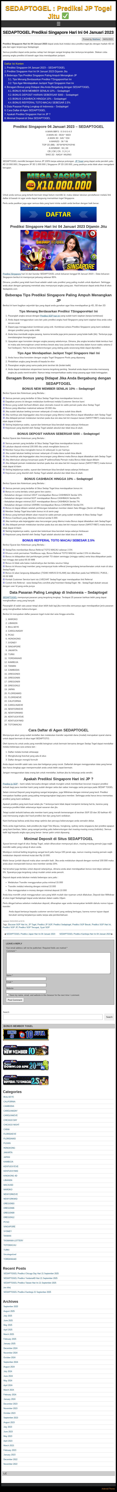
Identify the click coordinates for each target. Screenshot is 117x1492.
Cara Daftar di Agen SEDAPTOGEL (26, 110)
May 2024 (8, 1380)
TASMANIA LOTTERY (13, 1240)
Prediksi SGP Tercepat (29, 927)
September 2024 (11, 1362)
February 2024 (10, 1394)
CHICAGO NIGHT (11, 1125)
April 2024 (8, 1385)
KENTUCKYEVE (11, 1166)
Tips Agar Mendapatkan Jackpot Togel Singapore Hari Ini (43, 83)
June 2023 (8, 1431)
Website (9, 988)
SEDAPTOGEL (10, 597)
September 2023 (11, 1418)
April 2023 (8, 1441)
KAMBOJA (8, 1162)
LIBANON (8, 1180)
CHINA (7, 1129)
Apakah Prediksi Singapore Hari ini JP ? (28, 114)
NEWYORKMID (10, 1199)
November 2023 (10, 1408)
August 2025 (9, 1311)
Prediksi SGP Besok (81, 924)
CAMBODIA (9, 1106)
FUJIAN (7, 1143)
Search (6, 1012)
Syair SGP (45, 927)
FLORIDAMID (10, 1139)
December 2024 (10, 1348)
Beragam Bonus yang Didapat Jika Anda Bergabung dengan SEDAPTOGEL (48, 87)
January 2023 (9, 1455)
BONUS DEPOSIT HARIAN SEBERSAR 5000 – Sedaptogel (45, 95)
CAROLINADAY (11, 1111)
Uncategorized (10, 1254)
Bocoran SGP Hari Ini (17, 924)
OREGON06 (9, 1208)
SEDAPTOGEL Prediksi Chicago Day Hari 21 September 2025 (31, 1273)
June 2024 (8, 1376)
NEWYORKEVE (11, 1194)
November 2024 (10, 1353)
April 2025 (8, 1330)
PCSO (6, 1222)
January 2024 (9, 1399)
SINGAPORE (9, 1226)
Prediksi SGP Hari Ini (101, 924)
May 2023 (8, 1436)
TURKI (6, 1250)
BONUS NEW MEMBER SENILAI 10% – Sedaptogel (41, 91)
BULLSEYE (9, 1097)
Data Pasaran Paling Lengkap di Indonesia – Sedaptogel (37, 106)
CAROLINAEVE (11, 1115)
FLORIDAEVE (10, 1134)
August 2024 (9, 1367)
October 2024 (9, 1357)
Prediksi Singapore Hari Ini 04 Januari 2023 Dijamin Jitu (37, 71)
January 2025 (9, 1343)
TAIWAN (7, 1236)
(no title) (7, 1287)
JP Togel (79, 161)
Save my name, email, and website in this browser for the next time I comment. (45, 995)
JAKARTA (8, 1152)
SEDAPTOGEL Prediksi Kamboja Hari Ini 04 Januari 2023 (85, 934)
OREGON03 (9, 1203)
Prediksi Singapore (12, 274)
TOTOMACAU (10, 1245)
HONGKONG (9, 1148)
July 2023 (8, 1427)
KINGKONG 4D (10, 1176)
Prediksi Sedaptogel (62, 924)
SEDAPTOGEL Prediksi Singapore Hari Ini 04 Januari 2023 (58, 32)
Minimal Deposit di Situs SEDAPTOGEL (28, 118)
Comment (11, 951)
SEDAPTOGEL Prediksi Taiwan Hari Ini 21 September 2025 (30, 1283)
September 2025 (11, 1306)
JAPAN (7, 1157)
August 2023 (9, 1422)
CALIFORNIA (9, 1101)
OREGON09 (9, 1213)
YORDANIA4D (10, 1259)
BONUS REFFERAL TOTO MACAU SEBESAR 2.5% (41, 102)
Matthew (96, 39)
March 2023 (9, 1445)
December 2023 (10, 1404)
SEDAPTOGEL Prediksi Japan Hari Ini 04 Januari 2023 (30, 934)
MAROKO (8, 1189)
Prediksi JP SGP (44, 924)
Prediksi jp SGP (10, 784)
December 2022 (10, 1459)
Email (9, 982)
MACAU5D (8, 1185)
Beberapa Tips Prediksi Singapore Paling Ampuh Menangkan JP (42, 75)
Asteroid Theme (108, 1489)
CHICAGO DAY (10, 1120)
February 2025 (10, 1339)
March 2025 (9, 1334)
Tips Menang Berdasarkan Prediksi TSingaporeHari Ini (42, 79)
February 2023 (10, 1450)
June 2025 (8, 1320)
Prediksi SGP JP (10, 927)
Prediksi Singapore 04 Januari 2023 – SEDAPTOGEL (36, 67)
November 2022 (10, 1464)
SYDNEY (8, 1231)
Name (9, 975)
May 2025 (8, 1325)
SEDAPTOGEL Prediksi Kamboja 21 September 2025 (27, 1292)
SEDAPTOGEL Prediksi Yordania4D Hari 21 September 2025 (30, 1278)
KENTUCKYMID (11, 1171)
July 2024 (8, 1371)
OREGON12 (9, 1217)
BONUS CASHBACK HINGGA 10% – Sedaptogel (39, 99)
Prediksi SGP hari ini (50, 316)
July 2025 (8, 1316)
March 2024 (9, 1390)
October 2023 (9, 1413)
